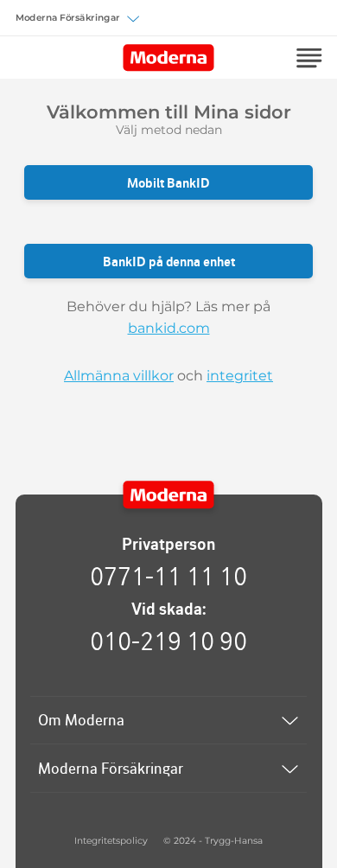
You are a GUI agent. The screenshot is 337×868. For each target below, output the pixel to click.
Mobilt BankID (168, 183)
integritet (240, 375)
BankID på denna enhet (169, 261)
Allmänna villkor (119, 375)
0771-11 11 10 (168, 575)
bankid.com (169, 328)
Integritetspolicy (111, 840)
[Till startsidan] (169, 495)
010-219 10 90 (168, 640)
